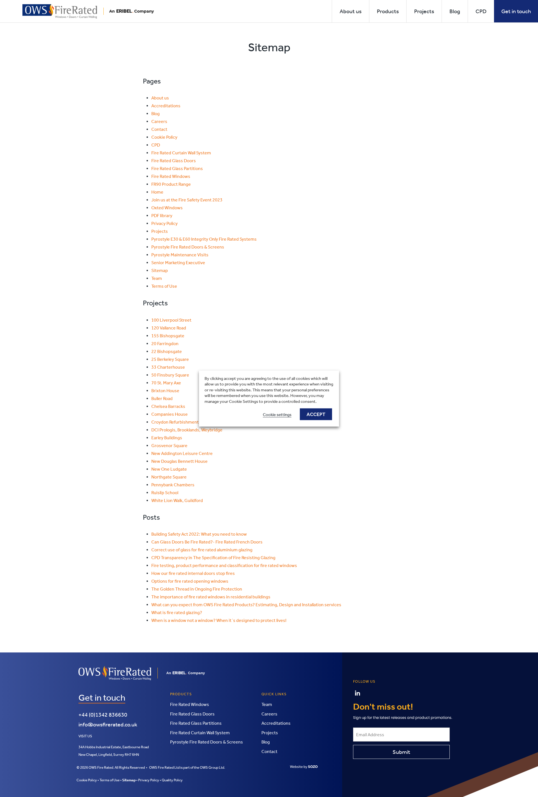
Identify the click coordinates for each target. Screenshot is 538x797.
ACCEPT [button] (316, 414)
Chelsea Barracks (168, 406)
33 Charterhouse (168, 367)
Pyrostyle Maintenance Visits (179, 254)
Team (156, 278)
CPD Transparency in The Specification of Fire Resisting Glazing (213, 557)
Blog (155, 113)
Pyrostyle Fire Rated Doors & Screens (187, 247)
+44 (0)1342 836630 (102, 714)
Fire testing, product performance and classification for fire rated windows (224, 565)
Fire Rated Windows (170, 176)
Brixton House (165, 390)
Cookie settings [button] (277, 414)
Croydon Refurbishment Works (181, 422)
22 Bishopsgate (166, 351)
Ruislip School (164, 492)
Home (157, 192)
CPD (155, 145)
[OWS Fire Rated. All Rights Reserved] (88, 10)
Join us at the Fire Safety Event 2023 (186, 200)
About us (160, 98)
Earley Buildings (166, 437)
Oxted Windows (167, 207)
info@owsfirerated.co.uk (107, 724)
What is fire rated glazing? (176, 612)
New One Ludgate (169, 469)
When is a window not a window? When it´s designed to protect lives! (218, 620)
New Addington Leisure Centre (182, 453)
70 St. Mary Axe (166, 382)
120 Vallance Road (168, 328)
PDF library (161, 215)
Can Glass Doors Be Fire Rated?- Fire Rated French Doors (207, 542)
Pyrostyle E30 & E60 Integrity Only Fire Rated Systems (204, 239)
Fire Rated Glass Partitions (177, 168)
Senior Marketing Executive (178, 262)
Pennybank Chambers (172, 484)
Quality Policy (172, 780)
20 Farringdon (164, 343)
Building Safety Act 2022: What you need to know (199, 534)
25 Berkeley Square (170, 359)
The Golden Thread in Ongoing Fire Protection (196, 589)
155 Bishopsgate (167, 335)
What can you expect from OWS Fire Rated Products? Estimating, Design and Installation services (246, 604)
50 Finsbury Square (170, 375)
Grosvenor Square (169, 445)
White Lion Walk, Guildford (177, 500)
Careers (159, 121)
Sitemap (159, 270)
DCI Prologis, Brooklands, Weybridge (186, 430)
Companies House (169, 414)
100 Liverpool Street (171, 320)
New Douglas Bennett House (179, 461)
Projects (159, 231)
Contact (159, 129)
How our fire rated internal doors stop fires (193, 573)
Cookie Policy (164, 137)
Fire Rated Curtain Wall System (181, 152)
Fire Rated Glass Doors (173, 160)
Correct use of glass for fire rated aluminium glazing (201, 549)
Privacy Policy (164, 223)
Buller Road (162, 398)
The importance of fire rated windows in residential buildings (210, 597)
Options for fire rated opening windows (189, 581)
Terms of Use (164, 286)
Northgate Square (169, 477)
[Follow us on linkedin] (357, 693)
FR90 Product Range (171, 184)
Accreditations (165, 105)
